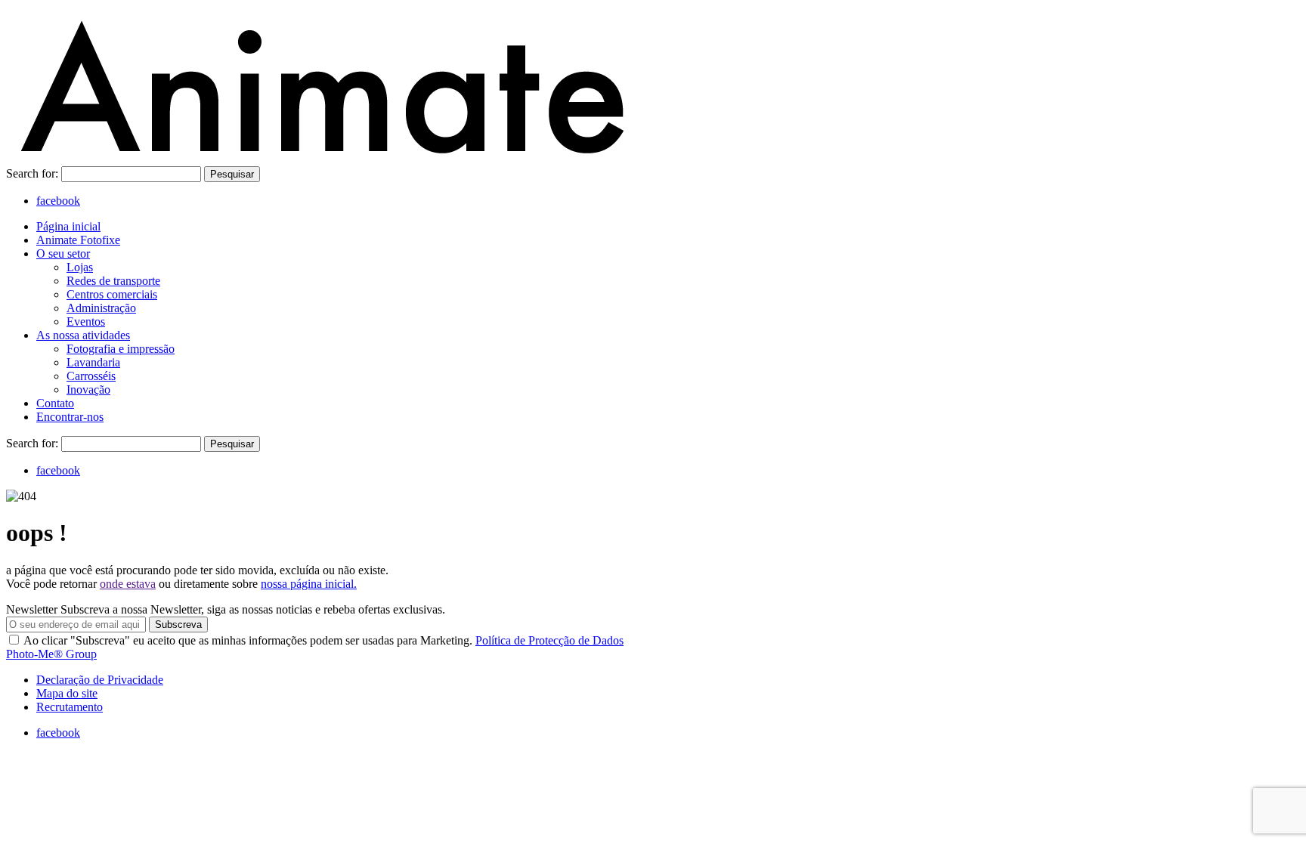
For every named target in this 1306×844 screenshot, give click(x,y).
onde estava (128, 583)
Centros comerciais (112, 294)
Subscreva (178, 624)
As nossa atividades (83, 335)
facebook (58, 200)
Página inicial (68, 226)
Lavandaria (93, 362)
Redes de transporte (113, 280)
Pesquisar (232, 174)
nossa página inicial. (309, 583)
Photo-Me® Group (51, 654)
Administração (101, 307)
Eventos (86, 321)
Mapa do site (66, 693)
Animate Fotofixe (78, 239)
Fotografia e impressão (121, 348)
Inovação (88, 389)
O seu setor (63, 253)
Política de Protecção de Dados (549, 640)
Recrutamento (69, 706)
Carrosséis (91, 375)
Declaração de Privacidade (99, 679)
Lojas (80, 267)
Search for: (33, 173)
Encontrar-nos (70, 416)
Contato (55, 403)
